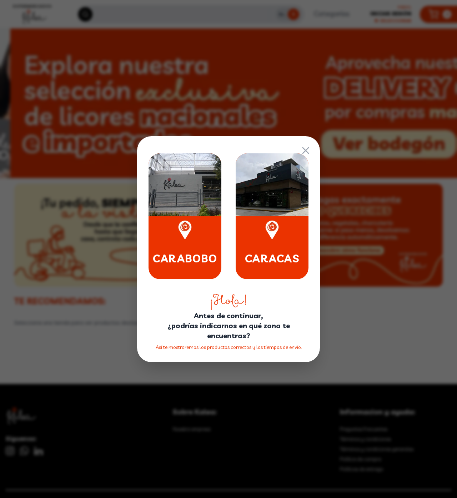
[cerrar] (305, 150)
